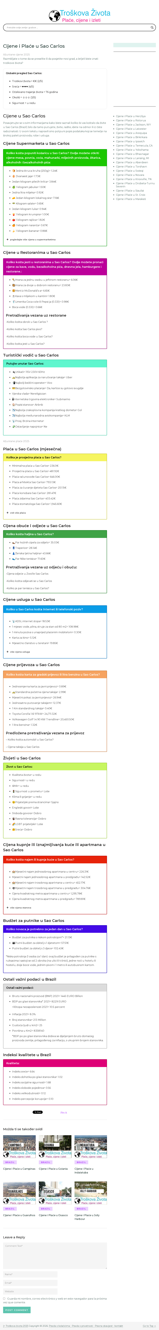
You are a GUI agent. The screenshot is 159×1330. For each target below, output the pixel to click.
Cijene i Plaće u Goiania (53, 1168)
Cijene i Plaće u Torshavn (131, 166)
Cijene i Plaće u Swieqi (129, 170)
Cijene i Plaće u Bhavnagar (132, 154)
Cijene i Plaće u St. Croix (130, 194)
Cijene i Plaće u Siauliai (130, 190)
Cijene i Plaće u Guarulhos (19, 1215)
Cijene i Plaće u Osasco (53, 1215)
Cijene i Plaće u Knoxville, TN (134, 179)
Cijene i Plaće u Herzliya (130, 116)
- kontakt (118, 1326)
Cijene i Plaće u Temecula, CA (134, 145)
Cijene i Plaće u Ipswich (130, 141)
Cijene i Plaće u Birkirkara (131, 137)
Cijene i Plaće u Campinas (19, 1168)
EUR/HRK (120, 104)
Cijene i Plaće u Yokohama (132, 149)
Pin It (64, 1112)
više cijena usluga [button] (20, 652)
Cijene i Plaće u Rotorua (131, 120)
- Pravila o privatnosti (81, 1326)
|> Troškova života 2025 (15, 1326)
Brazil (10, 1162)
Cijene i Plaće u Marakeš (131, 199)
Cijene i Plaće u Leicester (131, 128)
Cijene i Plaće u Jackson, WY (133, 124)
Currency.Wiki (147, 104)
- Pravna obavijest (103, 1326)
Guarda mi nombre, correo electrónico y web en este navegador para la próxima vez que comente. (55, 1300)
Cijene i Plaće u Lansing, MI (132, 158)
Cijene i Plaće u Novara (130, 175)
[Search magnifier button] (152, 27)
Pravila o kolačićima (59, 1326)
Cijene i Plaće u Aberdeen (132, 162)
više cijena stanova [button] (20, 907)
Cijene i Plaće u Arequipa (131, 133)
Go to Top (148, 1326)
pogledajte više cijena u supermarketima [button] (33, 239)
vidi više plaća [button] (18, 513)
